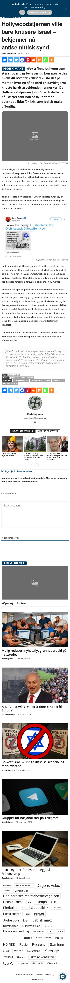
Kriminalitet (10, 926)
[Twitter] (16, 59)
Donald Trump (13, 902)
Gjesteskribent (8, 714)
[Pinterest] (28, 59)
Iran (28, 914)
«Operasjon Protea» (14, 603)
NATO (50, 931)
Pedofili (59, 937)
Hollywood (36, 381)
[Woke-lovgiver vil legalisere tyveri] (12, 444)
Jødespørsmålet (15, 920)
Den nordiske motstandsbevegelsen (31, 896)
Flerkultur (10, 908)
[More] (51, 59)
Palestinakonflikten (43, 938)
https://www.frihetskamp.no (35, 418)
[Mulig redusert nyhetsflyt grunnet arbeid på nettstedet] (35, 630)
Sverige (52, 951)
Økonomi (52, 963)
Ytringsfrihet (22, 963)
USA (8, 963)
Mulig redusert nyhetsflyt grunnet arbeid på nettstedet (34, 653)
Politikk (9, 944)
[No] (66, 8)
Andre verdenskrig (24, 885)
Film (53, 901)
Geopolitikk (39, 907)
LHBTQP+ (50, 925)
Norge (60, 931)
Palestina (27, 937)
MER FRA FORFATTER (48, 431)
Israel (47, 381)
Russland (38, 944)
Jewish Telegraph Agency (21, 378)
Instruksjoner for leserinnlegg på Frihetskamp (26, 872)
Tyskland (8, 957)
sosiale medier (10, 383)
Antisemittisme (21, 381)
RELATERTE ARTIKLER (22, 431)
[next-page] (37, 464)
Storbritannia (33, 951)
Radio (23, 944)
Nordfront (13, 375)
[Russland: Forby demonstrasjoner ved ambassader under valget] (35, 444)
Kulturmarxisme (31, 926)
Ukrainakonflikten (42, 957)
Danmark (6, 891)
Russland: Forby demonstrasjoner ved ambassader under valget (33, 456)
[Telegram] (10, 59)
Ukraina (21, 957)
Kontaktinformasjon (24, 974)
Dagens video (48, 885)
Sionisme (18, 951)
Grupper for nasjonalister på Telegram (30, 818)
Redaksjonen (10, 53)
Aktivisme (7, 885)
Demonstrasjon (21, 891)
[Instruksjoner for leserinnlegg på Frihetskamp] (35, 849)
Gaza (24, 908)
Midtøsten (38, 931)
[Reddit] (33, 59)
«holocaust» (37, 963)
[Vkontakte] (4, 59)
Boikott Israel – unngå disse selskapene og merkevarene (33, 764)
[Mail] (35, 423)
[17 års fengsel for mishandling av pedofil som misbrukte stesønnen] (57, 444)
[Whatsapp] (45, 59)
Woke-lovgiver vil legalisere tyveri (9, 454)
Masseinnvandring (16, 931)
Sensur (6, 951)
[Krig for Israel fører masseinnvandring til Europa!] (35, 685)
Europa (41, 902)
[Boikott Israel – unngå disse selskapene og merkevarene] (35, 741)
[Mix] (39, 59)
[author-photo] (35, 403)
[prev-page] (33, 464)
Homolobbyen (12, 913)
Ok (22, 12)
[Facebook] (22, 59)
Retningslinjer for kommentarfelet (16, 471)
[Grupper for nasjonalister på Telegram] (35, 797)
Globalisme (57, 908)
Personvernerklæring (45, 974)
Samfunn (57, 944)
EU (29, 902)
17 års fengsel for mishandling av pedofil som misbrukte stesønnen (57, 456)
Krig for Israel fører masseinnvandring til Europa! (32, 708)
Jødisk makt (58, 381)
